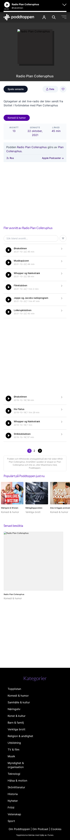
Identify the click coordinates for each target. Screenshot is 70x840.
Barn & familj (16, 722)
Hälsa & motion (17, 780)
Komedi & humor (17, 117)
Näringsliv (14, 709)
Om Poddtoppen (19, 829)
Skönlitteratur (16, 787)
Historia (13, 794)
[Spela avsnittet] (8, 250)
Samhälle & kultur (19, 702)
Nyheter (13, 800)
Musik (11, 756)
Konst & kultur (16, 715)
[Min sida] (44, 17)
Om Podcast (40, 829)
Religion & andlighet (20, 736)
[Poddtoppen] (19, 17)
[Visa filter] (63, 238)
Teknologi (14, 773)
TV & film (13, 749)
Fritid (11, 807)
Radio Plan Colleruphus (32, 147)
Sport (11, 821)
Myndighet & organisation (16, 765)
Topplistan (14, 689)
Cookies (56, 829)
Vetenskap (14, 814)
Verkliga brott (16, 729)
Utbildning (14, 742)
